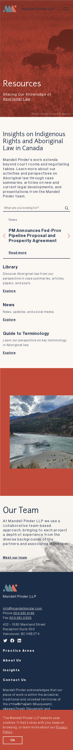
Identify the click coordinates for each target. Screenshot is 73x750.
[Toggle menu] (65, 9)
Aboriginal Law (16, 99)
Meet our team (15, 557)
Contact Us (14, 680)
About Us (12, 660)
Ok (12, 740)
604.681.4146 (23, 613)
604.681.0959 (20, 618)
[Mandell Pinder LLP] (29, 8)
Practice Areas (19, 650)
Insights (11, 670)
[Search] (66, 208)
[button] (4, 236)
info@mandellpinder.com (22, 608)
